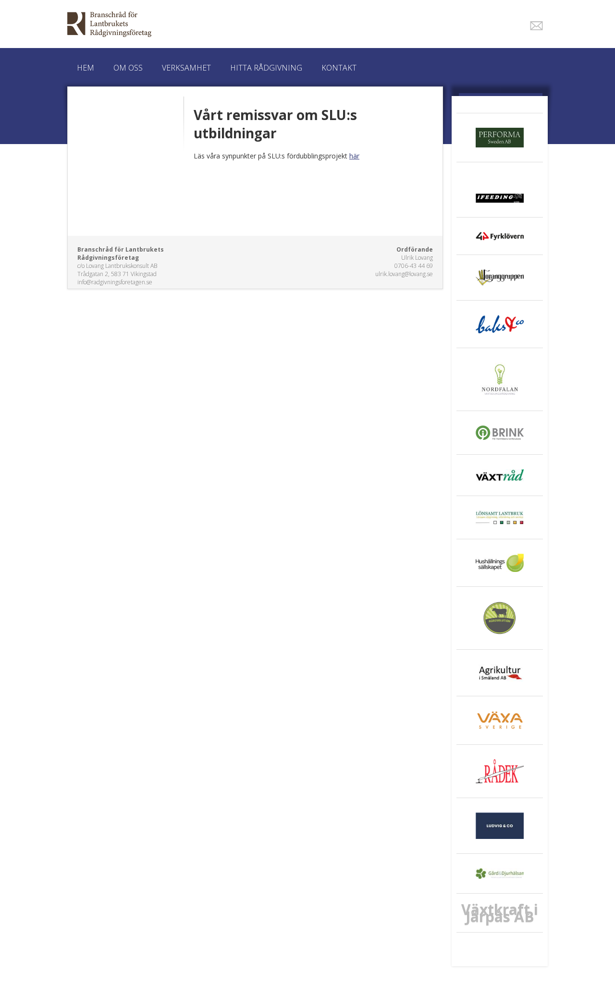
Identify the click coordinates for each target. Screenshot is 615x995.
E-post (536, 25)
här (354, 155)
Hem (85, 67)
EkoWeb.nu (239, 24)
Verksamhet (186, 67)
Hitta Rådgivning (266, 67)
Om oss (128, 67)
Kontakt (339, 67)
